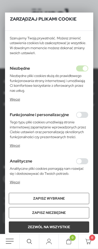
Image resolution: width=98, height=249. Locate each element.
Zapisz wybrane (49, 198)
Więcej (15, 99)
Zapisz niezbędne (49, 212)
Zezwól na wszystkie (49, 227)
